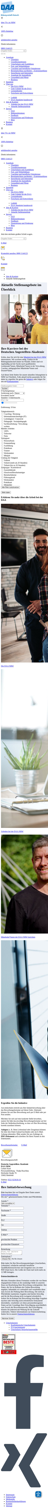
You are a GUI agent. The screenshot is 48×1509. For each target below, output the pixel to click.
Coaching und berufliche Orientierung (25, 68)
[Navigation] (4, 53)
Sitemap (9, 1506)
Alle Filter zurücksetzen (10, 487)
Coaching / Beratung (11, 414)
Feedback (14, 115)
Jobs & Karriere (12, 102)
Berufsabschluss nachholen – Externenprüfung (29, 71)
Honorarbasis (8, 441)
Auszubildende (9, 470)
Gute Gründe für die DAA (21, 89)
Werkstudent (8, 453)
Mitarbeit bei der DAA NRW (35, 357)
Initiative (29, 379)
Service (9, 109)
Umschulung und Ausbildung (22, 64)
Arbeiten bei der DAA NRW (22, 104)
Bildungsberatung (18, 113)
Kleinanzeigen (12, 381)
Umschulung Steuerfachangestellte (24, 1329)
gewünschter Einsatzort (10, 1244)
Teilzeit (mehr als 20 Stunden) (15, 463)
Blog (13, 120)
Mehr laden (6, 492)
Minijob (6, 456)
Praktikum (7, 448)
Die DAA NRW (17, 86)
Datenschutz (11, 1497)
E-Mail (24, 1145)
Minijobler (7, 485)
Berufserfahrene (9, 475)
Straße (3, 1215)
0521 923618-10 (14, 1180)
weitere (6, 426)
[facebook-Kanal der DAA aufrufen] (24, 1428)
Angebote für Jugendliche (21, 75)
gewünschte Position (9, 1239)
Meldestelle (10, 1499)
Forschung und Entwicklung (22, 93)
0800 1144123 (6, 48)
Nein (5, 436)
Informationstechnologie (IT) (14, 416)
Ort (2, 1225)
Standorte (9, 82)
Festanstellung (9, 443)
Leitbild (14, 97)
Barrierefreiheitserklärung (16, 1501)
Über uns (9, 84)
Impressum (10, 1495)
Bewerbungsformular (9, 1145)
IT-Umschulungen (18, 1327)
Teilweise (7, 433)
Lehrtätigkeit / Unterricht (13, 419)
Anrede (4, 1201)
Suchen (4, 388)
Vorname (5, 1206)
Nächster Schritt (8, 1318)
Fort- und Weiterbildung (20, 66)
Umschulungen (12, 1323)
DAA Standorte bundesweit (21, 100)
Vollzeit (6, 460)
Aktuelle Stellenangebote (20, 106)
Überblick (15, 60)
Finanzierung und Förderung (22, 118)
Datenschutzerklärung (9, 1195)
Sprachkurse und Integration (22, 73)
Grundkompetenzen (18, 62)
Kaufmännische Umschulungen (23, 1325)
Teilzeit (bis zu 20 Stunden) (14, 465)
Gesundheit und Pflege (20, 77)
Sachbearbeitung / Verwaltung (15, 424)
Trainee (6, 451)
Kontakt (9, 124)
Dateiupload (6, 1256)
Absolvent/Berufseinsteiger (14, 472)
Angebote (10, 57)
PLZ (3, 1220)
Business (14, 80)
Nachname (6, 1210)
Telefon (4, 1230)
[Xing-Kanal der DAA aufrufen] (24, 1490)
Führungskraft (9, 477)
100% (5, 431)
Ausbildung (8, 446)
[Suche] (2, 53)
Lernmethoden (16, 91)
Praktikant (7, 482)
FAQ (13, 111)
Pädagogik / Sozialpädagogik (15, 421)
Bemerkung (5, 1249)
